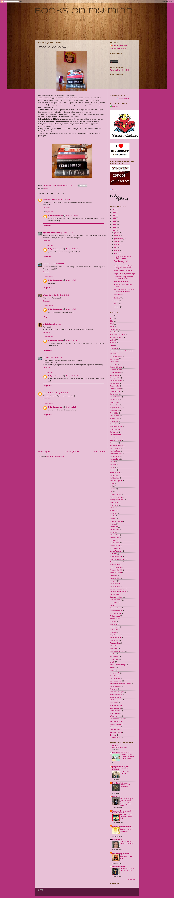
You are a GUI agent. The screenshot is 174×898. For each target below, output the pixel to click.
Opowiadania (114, 594)
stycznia (117, 307)
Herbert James (115, 456)
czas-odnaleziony (49, 393)
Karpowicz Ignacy (116, 497)
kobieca (112, 508)
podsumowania (115, 619)
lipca (116, 247)
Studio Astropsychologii (117, 665)
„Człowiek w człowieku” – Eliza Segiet (126, 856)
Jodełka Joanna (115, 494)
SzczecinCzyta (115, 678)
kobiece (112, 510)
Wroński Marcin (115, 711)
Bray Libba (113, 364)
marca (116, 301)
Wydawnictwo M (115, 716)
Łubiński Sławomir (116, 556)
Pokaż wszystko (132, 879)
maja (116, 253)
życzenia (113, 735)
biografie (113, 353)
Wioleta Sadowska (49, 295)
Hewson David (115, 459)
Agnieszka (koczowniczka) (52, 232)
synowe (112, 667)
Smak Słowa (114, 659)
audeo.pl (113, 340)
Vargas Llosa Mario (116, 694)
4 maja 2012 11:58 (56, 357)
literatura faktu (114, 543)
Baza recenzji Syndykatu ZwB (120, 351)
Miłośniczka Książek (50, 199)
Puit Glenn (113, 632)
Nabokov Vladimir (116, 573)
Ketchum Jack (115, 502)
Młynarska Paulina (116, 562)
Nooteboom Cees (116, 583)
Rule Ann (113, 646)
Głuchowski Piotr (115, 435)
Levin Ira (113, 532)
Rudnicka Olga (115, 643)
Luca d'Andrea (115, 548)
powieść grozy (115, 627)
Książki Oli (116, 796)
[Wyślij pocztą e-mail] (79, 186)
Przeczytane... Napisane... (121, 853)
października (118, 239)
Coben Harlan (114, 386)
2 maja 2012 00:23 (63, 295)
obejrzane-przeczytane (117, 589)
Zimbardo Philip (115, 729)
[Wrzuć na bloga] (80, 186)
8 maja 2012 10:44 (72, 376)
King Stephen (114, 505)
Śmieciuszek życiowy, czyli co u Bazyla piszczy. (122, 811)
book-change (114, 359)
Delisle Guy (114, 402)
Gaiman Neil (114, 432)
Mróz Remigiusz (115, 567)
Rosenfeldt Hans (115, 637)
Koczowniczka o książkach (121, 826)
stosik (46, 188)
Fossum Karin (114, 416)
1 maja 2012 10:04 (64, 199)
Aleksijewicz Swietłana (117, 334)
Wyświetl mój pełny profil (118, 48)
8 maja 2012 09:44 (72, 280)
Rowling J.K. (114, 640)
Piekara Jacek (115, 616)
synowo (112, 670)
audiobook (113, 343)
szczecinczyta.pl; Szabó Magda (120, 683)
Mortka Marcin (115, 564)
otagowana (113, 602)
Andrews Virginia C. (116, 337)
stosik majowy (118, 294)
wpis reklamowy (115, 708)
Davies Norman (115, 397)
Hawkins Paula (115, 451)
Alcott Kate (113, 332)
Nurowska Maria (115, 586)
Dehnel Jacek (114, 399)
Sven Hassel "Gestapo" (121, 281)
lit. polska (113, 540)
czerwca (117, 250)
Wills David (114, 702)
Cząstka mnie (117, 839)
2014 (114, 224)
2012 (114, 230)
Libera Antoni (114, 535)
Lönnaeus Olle (115, 545)
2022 (114, 209)
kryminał (113, 524)
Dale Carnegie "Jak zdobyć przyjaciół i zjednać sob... (123, 266)
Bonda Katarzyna (116, 356)
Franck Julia (114, 421)
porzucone (113, 624)
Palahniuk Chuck (115, 608)
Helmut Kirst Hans (116, 454)
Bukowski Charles (116, 367)
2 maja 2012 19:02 (55, 324)
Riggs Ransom (115, 635)
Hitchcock (113, 470)
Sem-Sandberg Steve (117, 651)
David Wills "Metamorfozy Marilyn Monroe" (122, 257)
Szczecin (113, 675)
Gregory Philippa (115, 440)
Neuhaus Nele (115, 578)
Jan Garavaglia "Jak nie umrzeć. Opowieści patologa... (124, 290)
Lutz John (113, 554)
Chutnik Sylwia (115, 383)
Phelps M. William (116, 613)
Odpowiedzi (49, 212)
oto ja (112, 605)
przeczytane (114, 629)
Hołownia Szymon (116, 481)
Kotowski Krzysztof (116, 521)
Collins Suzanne (115, 389)
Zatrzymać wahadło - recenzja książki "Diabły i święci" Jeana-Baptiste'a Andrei (127, 802)
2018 (114, 212)
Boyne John (114, 362)
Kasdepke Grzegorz (116, 499)
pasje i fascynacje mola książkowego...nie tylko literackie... (120, 767)
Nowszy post (44, 451)
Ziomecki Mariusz (116, 732)
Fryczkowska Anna (116, 426)
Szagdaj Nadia (115, 673)
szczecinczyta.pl (115, 681)
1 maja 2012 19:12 (58, 264)
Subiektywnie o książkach (121, 753)
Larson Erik (114, 527)
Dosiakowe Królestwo (120, 783)
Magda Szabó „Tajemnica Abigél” (125, 274)
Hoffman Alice (114, 475)
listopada (117, 235)
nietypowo (113, 581)
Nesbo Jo (113, 575)
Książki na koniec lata (119, 747)
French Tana (114, 424)
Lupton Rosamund (116, 551)
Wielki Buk (116, 746)
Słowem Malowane (118, 866)
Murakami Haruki (116, 570)
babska (112, 345)
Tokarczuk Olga (115, 686)
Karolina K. (47, 264)
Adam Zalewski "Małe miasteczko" (121, 262)
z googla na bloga (116, 721)
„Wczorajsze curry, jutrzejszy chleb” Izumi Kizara (126, 829)
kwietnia (117, 298)
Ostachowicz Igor (116, 600)
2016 (114, 218)
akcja (112, 324)
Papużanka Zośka (116, 610)
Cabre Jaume (114, 375)
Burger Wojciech (115, 372)
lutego (116, 304)
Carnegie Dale (115, 378)
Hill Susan (113, 464)
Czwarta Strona (115, 391)
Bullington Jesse (115, 370)
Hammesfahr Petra (116, 445)
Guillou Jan (114, 443)
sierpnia (117, 245)
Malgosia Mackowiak (50, 185)
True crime (113, 689)
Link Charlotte (114, 537)
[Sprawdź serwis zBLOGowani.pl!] (123, 98)
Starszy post (100, 451)
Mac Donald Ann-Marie (117, 559)
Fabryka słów (114, 410)
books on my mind (84, 11)
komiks (112, 516)
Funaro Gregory (115, 429)
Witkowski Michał (116, 705)
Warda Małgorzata (116, 700)
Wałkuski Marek (115, 697)
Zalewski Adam (115, 727)
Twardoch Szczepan (117, 692)
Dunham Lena (114, 405)
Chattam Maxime (116, 380)
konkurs (112, 518)
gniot (111, 437)
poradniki (113, 621)
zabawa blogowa (115, 724)
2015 (114, 221)
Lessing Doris (114, 529)
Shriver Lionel (114, 656)
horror (112, 483)
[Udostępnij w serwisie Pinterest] (86, 186)
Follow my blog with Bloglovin (119, 70)
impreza (112, 489)
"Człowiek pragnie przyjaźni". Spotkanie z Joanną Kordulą (127, 756)
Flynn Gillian (114, 413)
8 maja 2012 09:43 (72, 215)
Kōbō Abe (113, 513)
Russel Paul (114, 648)
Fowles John (114, 418)
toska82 (46, 324)
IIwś (111, 486)
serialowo (113, 654)
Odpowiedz (47, 207)
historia (112, 467)
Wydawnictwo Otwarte (117, 719)
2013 (114, 227)
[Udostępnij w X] (82, 186)
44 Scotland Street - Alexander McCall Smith (126, 816)
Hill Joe (112, 462)
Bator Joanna (114, 348)
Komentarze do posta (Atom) (55, 456)
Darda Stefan (114, 394)
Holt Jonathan (114, 478)
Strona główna (72, 451)
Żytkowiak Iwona (115, 738)
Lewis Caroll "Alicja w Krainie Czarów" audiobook (123, 277)
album (112, 326)
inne (111, 491)
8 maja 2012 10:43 (72, 340)
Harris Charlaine (115, 448)
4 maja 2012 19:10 (62, 393)
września (117, 242)
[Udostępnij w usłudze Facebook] (84, 186)
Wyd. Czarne (114, 713)
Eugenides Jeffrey (116, 407)
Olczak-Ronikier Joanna (118, 591)
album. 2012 (114, 329)
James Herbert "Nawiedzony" (123, 271)
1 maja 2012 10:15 (68, 232)
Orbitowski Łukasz (116, 597)
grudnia (117, 233)
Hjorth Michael (115, 472)
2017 (114, 215)
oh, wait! (46, 357)
